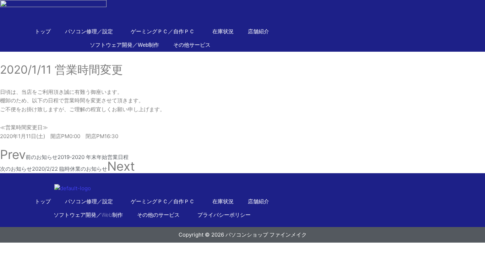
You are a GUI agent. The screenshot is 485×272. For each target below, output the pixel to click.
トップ (43, 31)
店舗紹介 (258, 31)
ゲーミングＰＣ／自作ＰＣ (163, 201)
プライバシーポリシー (224, 214)
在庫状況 (223, 31)
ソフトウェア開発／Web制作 (124, 45)
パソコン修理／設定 (89, 201)
